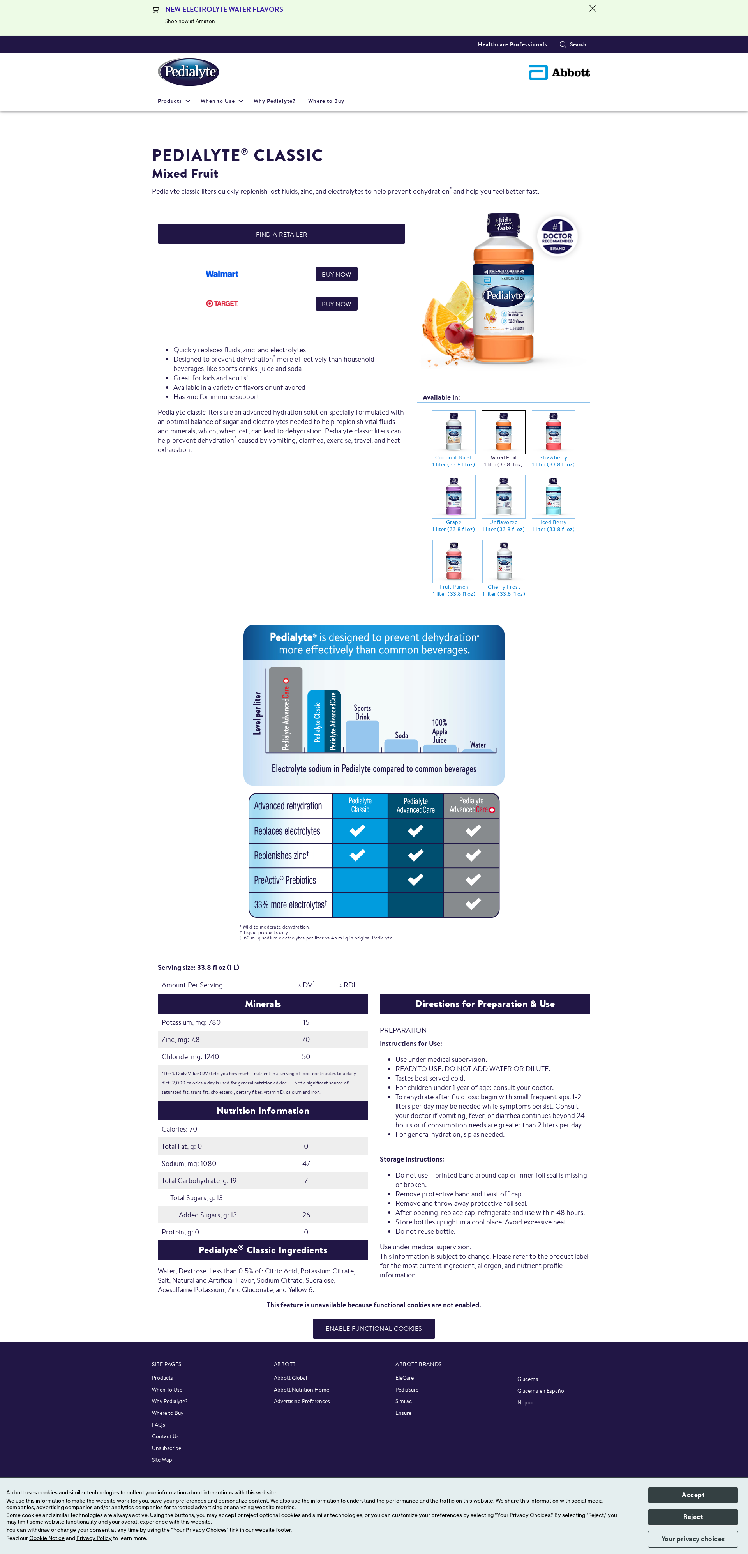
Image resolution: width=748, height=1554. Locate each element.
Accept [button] (693, 1495)
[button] (563, 44)
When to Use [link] (218, 101)
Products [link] (170, 101)
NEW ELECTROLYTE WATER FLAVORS (224, 9)
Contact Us (165, 1436)
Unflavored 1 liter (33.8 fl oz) (503, 526)
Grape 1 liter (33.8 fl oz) (453, 526)
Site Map (162, 1459)
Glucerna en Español (541, 1390)
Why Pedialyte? (170, 1401)
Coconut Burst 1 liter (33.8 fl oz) (453, 461)
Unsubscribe (166, 1448)
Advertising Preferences (302, 1401)
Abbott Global (290, 1377)
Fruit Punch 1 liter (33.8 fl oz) (454, 590)
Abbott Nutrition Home (301, 1389)
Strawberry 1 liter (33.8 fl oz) (553, 461)
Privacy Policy (94, 1538)
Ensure (403, 1412)
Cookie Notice (47, 1538)
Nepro (525, 1402)
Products (162, 1377)
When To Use (167, 1389)
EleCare (404, 1377)
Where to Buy (167, 1412)
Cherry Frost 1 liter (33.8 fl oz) (504, 590)
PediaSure (406, 1389)
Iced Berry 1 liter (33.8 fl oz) (553, 526)
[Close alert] (592, 18)
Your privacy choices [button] (693, 1539)
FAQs (158, 1424)
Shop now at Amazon (190, 21)
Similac (403, 1401)
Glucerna (527, 1379)
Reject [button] (693, 1517)
